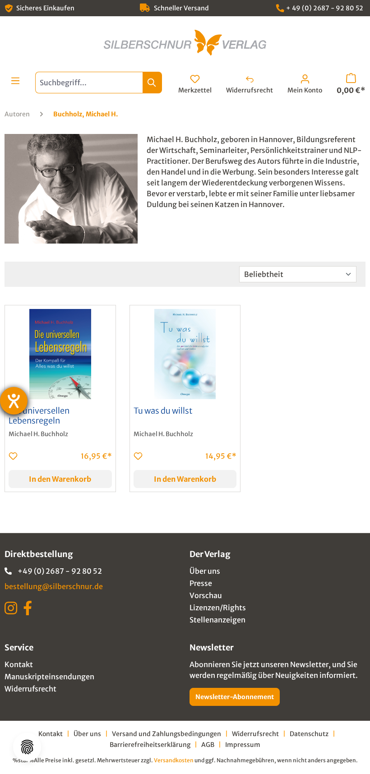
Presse (201, 583)
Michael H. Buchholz (38, 434)
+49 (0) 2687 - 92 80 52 (60, 571)
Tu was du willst (163, 411)
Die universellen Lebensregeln (39, 416)
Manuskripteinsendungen (49, 676)
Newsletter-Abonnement (234, 697)
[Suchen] (152, 82)
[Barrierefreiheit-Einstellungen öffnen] (14, 401)
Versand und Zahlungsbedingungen (166, 734)
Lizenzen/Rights (218, 607)
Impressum (242, 745)
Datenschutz (309, 734)
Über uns (205, 571)
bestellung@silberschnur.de (54, 586)
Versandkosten (174, 760)
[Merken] (13, 456)
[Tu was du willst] (185, 354)
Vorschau (206, 595)
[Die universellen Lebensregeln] (60, 354)
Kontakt (19, 664)
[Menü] (15, 81)
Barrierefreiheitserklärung (150, 745)
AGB (207, 745)
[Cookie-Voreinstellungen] (27, 746)
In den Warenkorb (60, 479)
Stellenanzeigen (217, 619)
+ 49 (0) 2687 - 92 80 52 (324, 8)
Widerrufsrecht (30, 688)
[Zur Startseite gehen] (185, 42)
